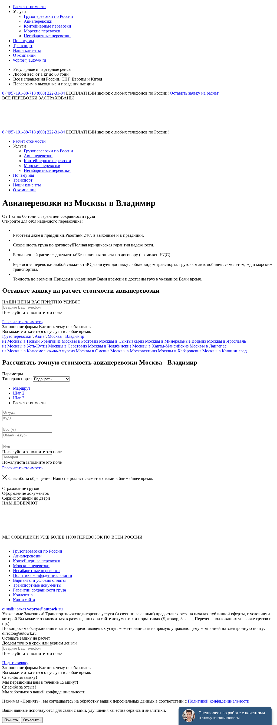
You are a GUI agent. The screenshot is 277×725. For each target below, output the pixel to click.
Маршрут (21, 388)
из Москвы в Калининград (222, 351)
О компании (24, 55)
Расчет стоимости (29, 6)
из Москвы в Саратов (63, 346)
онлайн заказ (14, 609)
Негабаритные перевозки (47, 36)
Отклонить (32, 720)
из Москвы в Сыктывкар (117, 341)
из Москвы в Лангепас (205, 346)
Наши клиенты (27, 50)
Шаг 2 (18, 393)
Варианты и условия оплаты (39, 580)
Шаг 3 (18, 398)
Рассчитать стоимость (22, 321)
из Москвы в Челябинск (105, 346)
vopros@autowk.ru (29, 60)
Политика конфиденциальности (42, 575)
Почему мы (23, 40)
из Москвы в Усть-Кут (22, 346)
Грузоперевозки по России (48, 16)
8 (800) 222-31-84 (49, 93)
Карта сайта (24, 599)
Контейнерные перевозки (47, 26)
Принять (11, 720)
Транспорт (22, 45)
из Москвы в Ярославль (224, 341)
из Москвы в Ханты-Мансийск (155, 346)
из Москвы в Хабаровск (175, 351)
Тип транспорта (17, 378)
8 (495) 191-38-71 (18, 93)
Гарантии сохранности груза (39, 590)
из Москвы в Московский (129, 351)
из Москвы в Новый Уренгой (29, 341)
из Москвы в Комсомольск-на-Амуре (36, 351)
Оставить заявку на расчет (194, 93)
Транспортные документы (37, 585)
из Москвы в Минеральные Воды (171, 341)
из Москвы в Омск (88, 351)
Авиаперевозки (38, 21)
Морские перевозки (42, 31)
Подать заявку (15, 662)
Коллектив (23, 595)
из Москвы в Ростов (75, 341)
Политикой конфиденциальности (218, 701)
